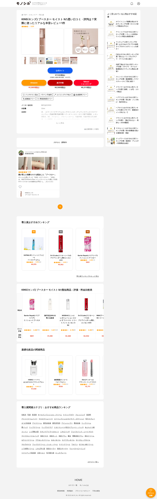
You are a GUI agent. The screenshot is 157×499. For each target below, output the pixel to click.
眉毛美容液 (47, 423)
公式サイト (60, 70)
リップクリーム (34, 427)
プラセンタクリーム (42, 440)
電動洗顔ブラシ (77, 436)
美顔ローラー (51, 449)
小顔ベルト (41, 453)
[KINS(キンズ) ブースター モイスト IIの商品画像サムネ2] (33, 60)
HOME (78, 479)
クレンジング (80, 415)
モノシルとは (84, 485)
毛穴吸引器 (50, 453)
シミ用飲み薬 (34, 432)
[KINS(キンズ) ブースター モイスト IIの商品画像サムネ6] (65, 60)
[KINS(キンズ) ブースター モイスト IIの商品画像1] (42, 41)
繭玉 (69, 436)
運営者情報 (61, 491)
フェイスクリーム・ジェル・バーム (45, 444)
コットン (24, 432)
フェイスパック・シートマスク (82, 432)
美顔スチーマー (62, 449)
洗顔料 (88, 415)
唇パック (24, 427)
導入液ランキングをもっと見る (87, 276)
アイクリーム (37, 423)
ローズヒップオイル (83, 440)
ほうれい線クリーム (86, 444)
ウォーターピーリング (77, 449)
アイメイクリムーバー (29, 419)
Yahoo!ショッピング (86, 83)
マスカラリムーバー (46, 419)
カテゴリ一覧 (72, 485)
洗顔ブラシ (63, 436)
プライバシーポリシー (82, 491)
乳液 (29, 415)
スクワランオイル (68, 440)
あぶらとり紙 (90, 427)
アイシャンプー (67, 423)
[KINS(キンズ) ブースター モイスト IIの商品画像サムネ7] (73, 60)
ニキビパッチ (65, 432)
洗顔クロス (44, 436)
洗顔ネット (53, 436)
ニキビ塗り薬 (40, 449)
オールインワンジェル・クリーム (50, 415)
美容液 (34, 415)
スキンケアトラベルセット (49, 432)
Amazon (34, 83)
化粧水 (23, 415)
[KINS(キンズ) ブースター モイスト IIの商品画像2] (85, 41)
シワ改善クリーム (27, 449)
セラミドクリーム (27, 440)
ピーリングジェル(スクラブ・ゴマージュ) (69, 419)
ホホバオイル (56, 440)
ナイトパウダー (68, 415)
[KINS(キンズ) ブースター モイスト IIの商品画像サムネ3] (41, 60)
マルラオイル (26, 444)
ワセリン (74, 444)
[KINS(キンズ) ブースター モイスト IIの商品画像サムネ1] (25, 60)
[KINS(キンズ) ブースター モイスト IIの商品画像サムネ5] (57, 60)
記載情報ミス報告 (92, 129)
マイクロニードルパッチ (30, 436)
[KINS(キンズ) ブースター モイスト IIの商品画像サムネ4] (49, 60)
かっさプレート (61, 453)
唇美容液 (77, 423)
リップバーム (86, 423)
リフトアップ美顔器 (28, 453)
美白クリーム (89, 436)
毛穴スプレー (90, 419)
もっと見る (60, 123)
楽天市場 (60, 83)
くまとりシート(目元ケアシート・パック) (69, 427)
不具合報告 (96, 491)
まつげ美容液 (26, 423)
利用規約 (70, 491)
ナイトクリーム (64, 444)
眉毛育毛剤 (56, 423)
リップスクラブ (47, 427)
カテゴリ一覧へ (93, 462)
